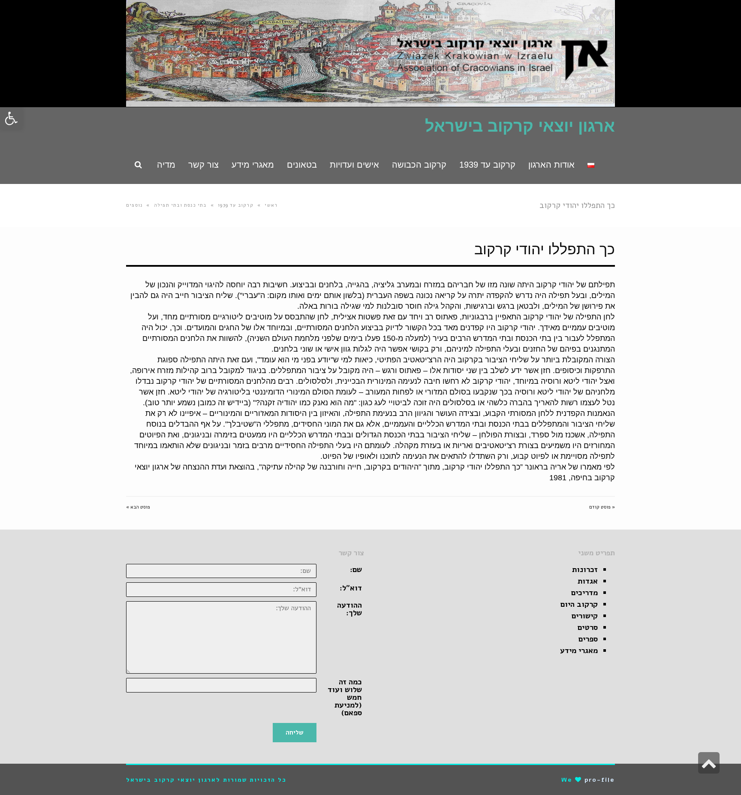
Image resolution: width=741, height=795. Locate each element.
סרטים (588, 627)
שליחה (295, 732)
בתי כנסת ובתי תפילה (180, 205)
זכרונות (585, 569)
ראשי (271, 205)
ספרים (588, 639)
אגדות (588, 581)
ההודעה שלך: (349, 609)
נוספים (134, 205)
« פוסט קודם (602, 507)
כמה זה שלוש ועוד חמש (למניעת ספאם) (345, 697)
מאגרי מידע (579, 650)
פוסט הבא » (138, 507)
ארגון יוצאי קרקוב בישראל (520, 126)
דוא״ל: (351, 588)
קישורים (585, 616)
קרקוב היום (579, 604)
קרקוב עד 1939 (235, 205)
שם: (356, 569)
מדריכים (584, 592)
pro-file (599, 780)
